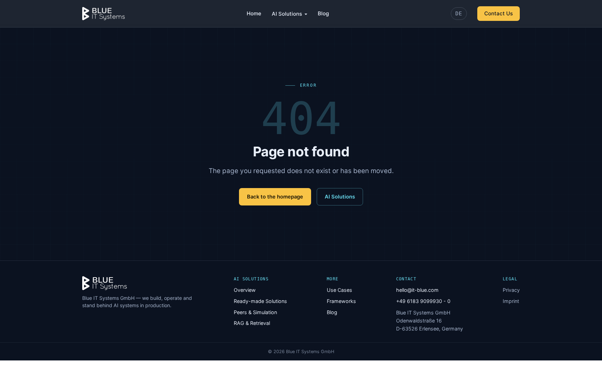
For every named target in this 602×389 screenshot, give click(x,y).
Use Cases (339, 290)
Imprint (511, 301)
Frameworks (341, 301)
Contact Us (498, 13)
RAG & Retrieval (252, 323)
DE (458, 13)
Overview (245, 290)
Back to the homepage (275, 197)
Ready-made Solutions (260, 301)
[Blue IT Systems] (103, 13)
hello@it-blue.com (417, 290)
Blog (323, 13)
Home (254, 13)
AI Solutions (287, 13)
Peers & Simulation (255, 312)
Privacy (511, 290)
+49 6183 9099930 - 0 (423, 301)
